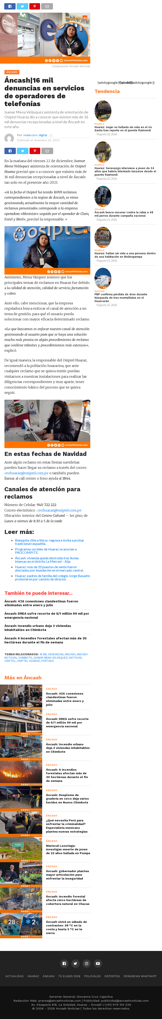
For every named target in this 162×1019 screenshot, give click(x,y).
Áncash (70, 654)
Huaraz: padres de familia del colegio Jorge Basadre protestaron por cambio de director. (52, 577)
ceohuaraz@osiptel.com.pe (26, 473)
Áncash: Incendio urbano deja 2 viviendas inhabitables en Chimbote (37, 628)
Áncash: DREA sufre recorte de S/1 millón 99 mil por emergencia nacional (46, 616)
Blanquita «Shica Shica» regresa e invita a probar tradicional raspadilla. (49, 542)
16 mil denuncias (51, 654)
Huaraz (33, 976)
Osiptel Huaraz (28, 660)
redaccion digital (35, 135)
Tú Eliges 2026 (69, 976)
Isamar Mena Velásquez (51, 657)
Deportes (112, 976)
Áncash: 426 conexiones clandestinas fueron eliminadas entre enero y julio (41, 603)
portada (47, 660)
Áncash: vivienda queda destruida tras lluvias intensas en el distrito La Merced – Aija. (47, 559)
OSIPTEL (10, 660)
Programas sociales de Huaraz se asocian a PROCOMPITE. (46, 550)
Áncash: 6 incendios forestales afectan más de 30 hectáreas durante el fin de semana (45, 640)
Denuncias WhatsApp (140, 976)
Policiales (92, 976)
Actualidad (14, 976)
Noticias (75, 657)
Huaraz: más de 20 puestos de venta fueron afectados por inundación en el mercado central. (49, 568)
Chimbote (25, 657)
